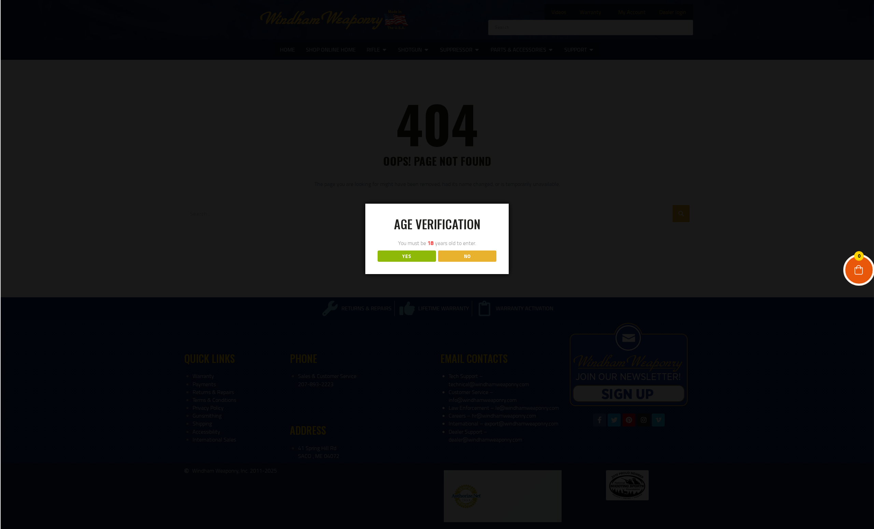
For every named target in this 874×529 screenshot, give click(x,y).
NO (467, 256)
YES (406, 256)
